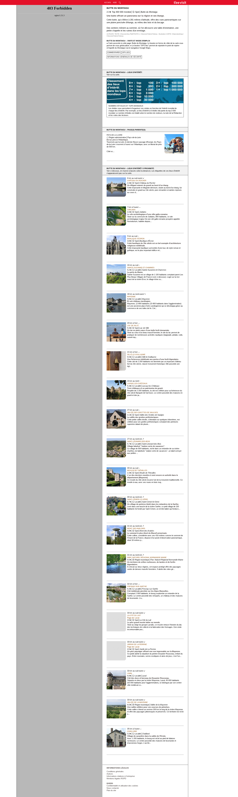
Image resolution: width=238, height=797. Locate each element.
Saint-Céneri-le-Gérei (137, 499)
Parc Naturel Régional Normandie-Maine (146, 557)
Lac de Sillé (133, 326)
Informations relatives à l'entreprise (121, 776)
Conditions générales (115, 771)
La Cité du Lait (134, 615)
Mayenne (131, 297)
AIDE (115, 2)
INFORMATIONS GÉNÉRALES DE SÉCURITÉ (124, 57)
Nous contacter (113, 788)
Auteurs (110, 774)
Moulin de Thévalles (137, 470)
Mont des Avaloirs (136, 528)
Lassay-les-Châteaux (137, 383)
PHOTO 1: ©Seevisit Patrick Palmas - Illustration (149, 34)
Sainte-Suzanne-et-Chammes (140, 268)
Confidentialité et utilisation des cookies (122, 786)
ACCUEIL (107, 2)
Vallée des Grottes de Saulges (142, 412)
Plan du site (111, 790)
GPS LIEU (126, 52)
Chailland (132, 731)
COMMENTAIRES (113, 52)
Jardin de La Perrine (137, 644)
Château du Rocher (136, 181)
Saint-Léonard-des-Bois (138, 441)
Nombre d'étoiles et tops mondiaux (125, 106)
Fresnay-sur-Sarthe (137, 586)
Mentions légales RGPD (116, 779)
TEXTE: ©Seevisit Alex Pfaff (124, 34)
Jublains (131, 210)
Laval (129, 673)
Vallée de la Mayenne (137, 702)
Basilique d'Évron (135, 239)
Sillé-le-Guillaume (136, 354)
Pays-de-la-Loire (114, 135)
